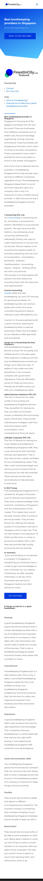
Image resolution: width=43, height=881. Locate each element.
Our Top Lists (12, 91)
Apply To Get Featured (20, 36)
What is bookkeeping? (17, 100)
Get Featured (15, 596)
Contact (10, 88)
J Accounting (13, 218)
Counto (7, 293)
